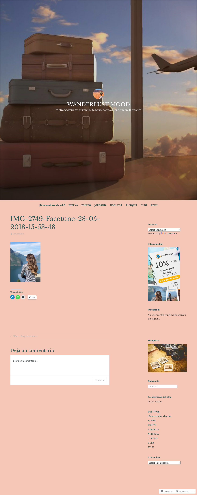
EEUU (154, 205)
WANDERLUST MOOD (98, 104)
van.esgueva (18, 234)
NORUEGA (116, 205)
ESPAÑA (73, 205)
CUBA (144, 205)
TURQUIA (131, 205)
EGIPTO (86, 205)
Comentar (100, 380)
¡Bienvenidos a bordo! (52, 205)
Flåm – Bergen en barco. (24, 337)
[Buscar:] (162, 386)
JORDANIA (100, 205)
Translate (171, 233)
